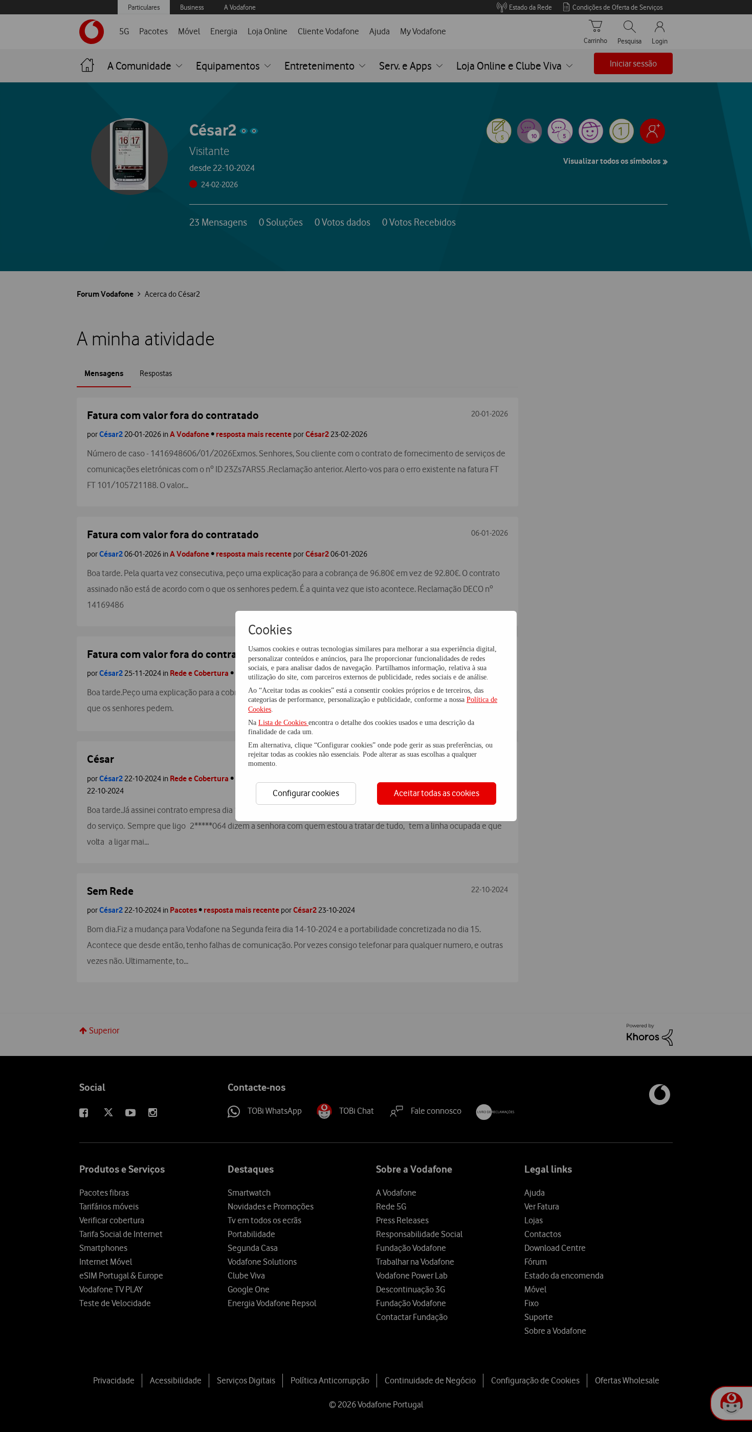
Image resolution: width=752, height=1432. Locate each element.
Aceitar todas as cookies (436, 793)
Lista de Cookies (283, 722)
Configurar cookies (306, 793)
